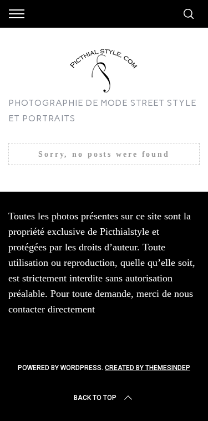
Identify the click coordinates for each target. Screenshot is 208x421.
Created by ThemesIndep (147, 368)
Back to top (95, 398)
